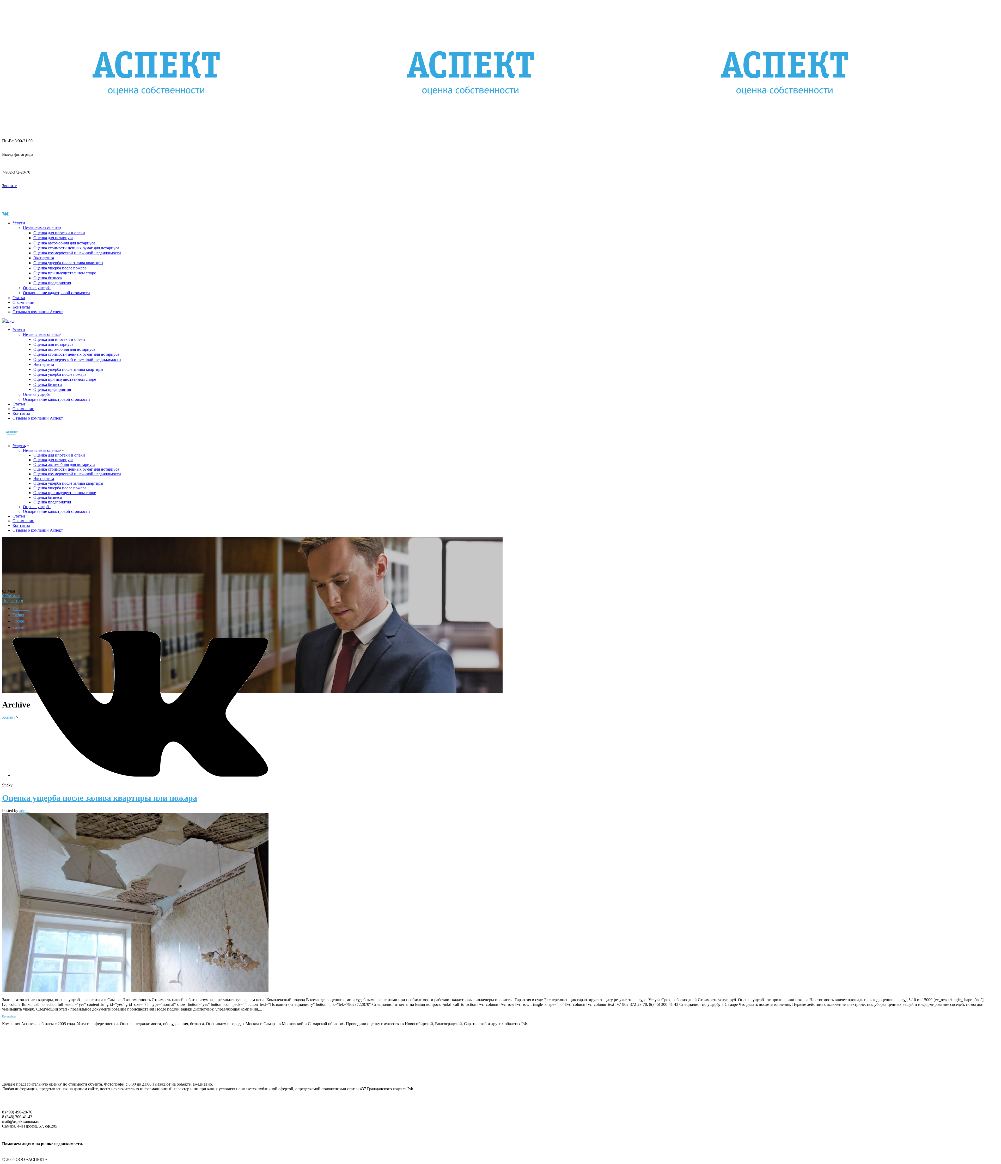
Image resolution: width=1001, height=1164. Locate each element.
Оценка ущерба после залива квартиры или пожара (99, 798)
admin (24, 810)
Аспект (8, 717)
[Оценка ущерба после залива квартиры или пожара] (135, 991)
